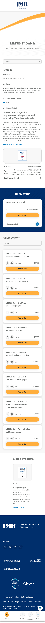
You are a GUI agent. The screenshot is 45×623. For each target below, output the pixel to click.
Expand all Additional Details (12, 144)
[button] (22, 223)
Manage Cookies (35, 602)
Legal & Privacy (20, 602)
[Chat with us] (40, 608)
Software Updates (27, 597)
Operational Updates (11, 597)
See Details (19, 508)
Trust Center (8, 602)
